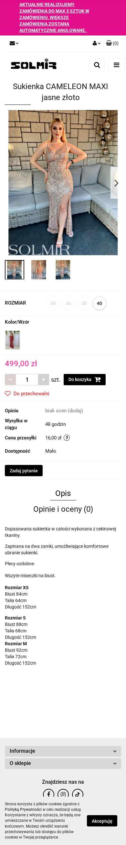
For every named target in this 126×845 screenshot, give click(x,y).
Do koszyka (80, 379)
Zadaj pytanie (24, 470)
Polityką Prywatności (23, 809)
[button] (112, 43)
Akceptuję (102, 821)
